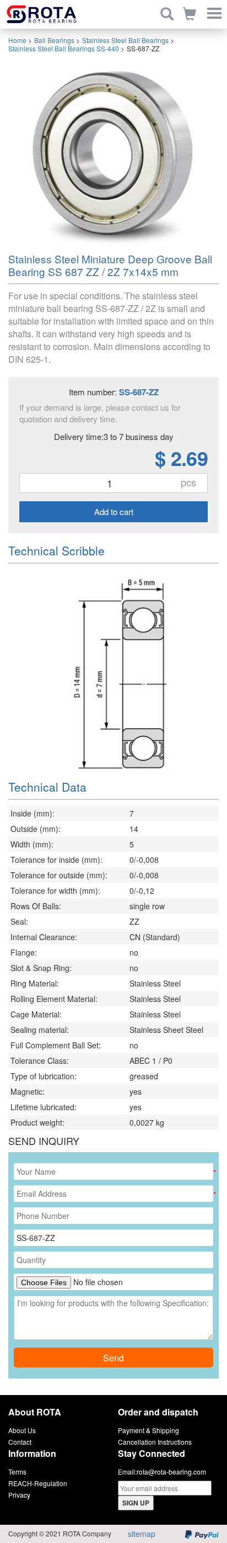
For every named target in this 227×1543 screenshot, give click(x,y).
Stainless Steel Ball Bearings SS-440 (63, 48)
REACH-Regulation (37, 1483)
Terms (17, 1471)
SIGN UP (135, 1503)
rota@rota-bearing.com (171, 1471)
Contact (19, 1441)
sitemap (141, 1533)
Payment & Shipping (148, 1430)
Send (113, 1357)
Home (17, 40)
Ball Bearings (54, 40)
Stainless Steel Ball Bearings (125, 40)
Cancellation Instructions (155, 1441)
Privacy (19, 1494)
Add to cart (113, 511)
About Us (22, 1430)
